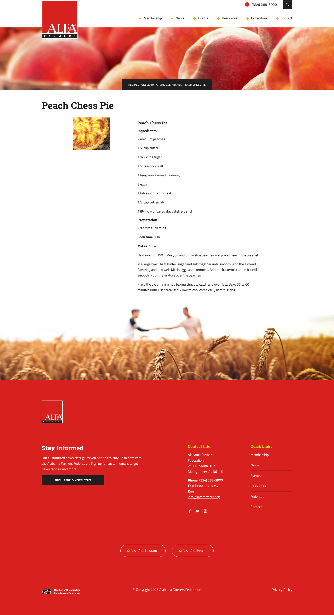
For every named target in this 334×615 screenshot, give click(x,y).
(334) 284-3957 (207, 485)
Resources (229, 18)
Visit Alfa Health (195, 550)
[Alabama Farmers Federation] (52, 412)
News (180, 18)
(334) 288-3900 (264, 4)
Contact (286, 18)
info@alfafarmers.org (204, 496)
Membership (153, 18)
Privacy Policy (282, 589)
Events (203, 18)
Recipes (133, 85)
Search (287, 4)
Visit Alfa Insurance (145, 550)
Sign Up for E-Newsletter (73, 480)
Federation (259, 18)
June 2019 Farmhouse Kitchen (161, 85)
